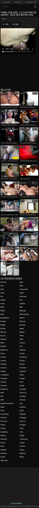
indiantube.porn (31, 2)
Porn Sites (18, 2)
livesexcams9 (16, 503)
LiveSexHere (6, 2)
